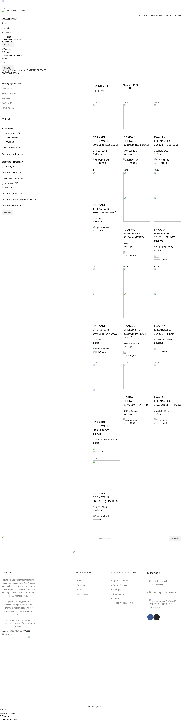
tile (5, 23)
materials (8, 41)
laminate (8, 32)
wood (6, 28)
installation (9, 37)
